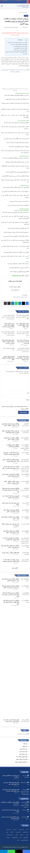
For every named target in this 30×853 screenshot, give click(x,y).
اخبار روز (15, 829)
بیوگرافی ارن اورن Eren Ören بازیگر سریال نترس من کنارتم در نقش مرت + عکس (10, 594)
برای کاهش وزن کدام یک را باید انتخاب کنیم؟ (16, 51)
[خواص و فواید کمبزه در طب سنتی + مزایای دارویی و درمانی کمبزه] (24, 722)
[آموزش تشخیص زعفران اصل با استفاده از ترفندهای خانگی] (7, 351)
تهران (7, 832)
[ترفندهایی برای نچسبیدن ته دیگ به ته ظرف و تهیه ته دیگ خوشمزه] (24, 540)
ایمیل (27, 399)
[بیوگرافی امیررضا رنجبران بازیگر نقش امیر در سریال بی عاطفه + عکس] (24, 426)
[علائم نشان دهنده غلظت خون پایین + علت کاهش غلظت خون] (24, 785)
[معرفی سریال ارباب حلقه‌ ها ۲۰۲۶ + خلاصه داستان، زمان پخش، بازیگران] (24, 562)
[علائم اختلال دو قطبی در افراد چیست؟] (24, 555)
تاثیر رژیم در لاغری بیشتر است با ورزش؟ (17, 42)
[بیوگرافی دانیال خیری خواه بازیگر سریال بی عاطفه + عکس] (24, 440)
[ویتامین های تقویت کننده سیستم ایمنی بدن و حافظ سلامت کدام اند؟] (24, 792)
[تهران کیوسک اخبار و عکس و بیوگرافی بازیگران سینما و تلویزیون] (23, 6)
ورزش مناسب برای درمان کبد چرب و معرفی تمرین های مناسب (23, 341)
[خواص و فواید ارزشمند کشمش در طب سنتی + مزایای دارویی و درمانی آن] (7, 318)
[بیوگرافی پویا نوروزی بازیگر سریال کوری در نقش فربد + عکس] (24, 512)
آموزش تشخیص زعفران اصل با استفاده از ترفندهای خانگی (8, 358)
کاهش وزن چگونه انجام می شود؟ (19, 44)
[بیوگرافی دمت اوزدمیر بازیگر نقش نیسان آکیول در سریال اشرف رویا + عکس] (24, 659)
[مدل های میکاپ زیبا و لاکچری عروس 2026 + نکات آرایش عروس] (24, 462)
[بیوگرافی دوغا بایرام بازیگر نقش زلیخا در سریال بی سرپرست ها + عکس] (24, 588)
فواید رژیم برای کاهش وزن (20, 48)
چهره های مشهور (24, 840)
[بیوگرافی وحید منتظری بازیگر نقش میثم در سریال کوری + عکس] (24, 533)
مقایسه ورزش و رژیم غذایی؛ (20, 49)
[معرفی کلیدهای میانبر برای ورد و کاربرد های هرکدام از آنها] (24, 819)
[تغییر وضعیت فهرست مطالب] (25, 40)
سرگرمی (21, 834)
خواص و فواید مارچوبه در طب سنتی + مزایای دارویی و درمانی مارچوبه (22, 358)
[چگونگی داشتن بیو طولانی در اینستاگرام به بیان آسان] (24, 447)
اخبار (27, 829)
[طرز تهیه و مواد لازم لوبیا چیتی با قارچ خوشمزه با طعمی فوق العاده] (24, 433)
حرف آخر (25, 53)
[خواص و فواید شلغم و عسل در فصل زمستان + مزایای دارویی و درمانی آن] (7, 334)
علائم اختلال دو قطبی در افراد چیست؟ (10, 552)
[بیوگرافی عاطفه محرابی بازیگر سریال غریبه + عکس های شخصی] (24, 581)
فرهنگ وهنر (25, 837)
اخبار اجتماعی (21, 829)
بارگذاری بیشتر (15, 568)
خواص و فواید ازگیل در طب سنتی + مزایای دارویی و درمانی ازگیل (22, 325)
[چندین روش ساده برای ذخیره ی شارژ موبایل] (24, 505)
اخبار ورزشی (18, 832)
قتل (20, 837)
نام (28, 393)
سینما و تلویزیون (10, 834)
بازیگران (12, 832)
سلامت (20, 12)
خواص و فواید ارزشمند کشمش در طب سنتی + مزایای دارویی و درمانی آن (8, 325)
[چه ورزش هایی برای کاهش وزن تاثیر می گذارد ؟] (24, 778)
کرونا (18, 840)
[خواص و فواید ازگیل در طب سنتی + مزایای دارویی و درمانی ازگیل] (22, 318)
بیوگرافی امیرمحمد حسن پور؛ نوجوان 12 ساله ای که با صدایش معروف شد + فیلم (10, 490)
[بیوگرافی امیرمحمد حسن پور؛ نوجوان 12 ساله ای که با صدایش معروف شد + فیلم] (24, 490)
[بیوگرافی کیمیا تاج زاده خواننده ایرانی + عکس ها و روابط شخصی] (24, 476)
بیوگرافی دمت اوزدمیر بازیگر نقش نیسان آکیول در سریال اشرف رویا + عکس (11, 602)
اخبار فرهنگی (25, 832)
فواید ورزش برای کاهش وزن (20, 46)
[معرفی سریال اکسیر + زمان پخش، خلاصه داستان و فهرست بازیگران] (24, 455)
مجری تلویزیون (15, 837)
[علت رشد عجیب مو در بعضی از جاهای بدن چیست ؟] (24, 526)
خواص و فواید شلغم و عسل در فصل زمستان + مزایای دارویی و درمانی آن (8, 341)
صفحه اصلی (25, 12)
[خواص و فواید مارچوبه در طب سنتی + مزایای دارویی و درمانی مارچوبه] (22, 351)
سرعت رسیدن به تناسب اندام (20, 297)
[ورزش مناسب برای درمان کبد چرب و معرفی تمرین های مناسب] (22, 334)
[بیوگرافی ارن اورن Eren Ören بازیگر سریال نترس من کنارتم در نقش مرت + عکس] (24, 595)
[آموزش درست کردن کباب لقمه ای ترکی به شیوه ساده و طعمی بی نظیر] (24, 469)
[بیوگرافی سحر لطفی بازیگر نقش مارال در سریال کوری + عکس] (24, 548)
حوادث (27, 834)
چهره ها (8, 837)
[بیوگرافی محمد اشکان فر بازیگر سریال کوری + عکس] (24, 519)
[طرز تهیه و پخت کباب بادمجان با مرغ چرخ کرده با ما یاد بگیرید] (24, 498)
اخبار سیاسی (8, 829)
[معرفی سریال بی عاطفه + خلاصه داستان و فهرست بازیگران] (24, 483)
